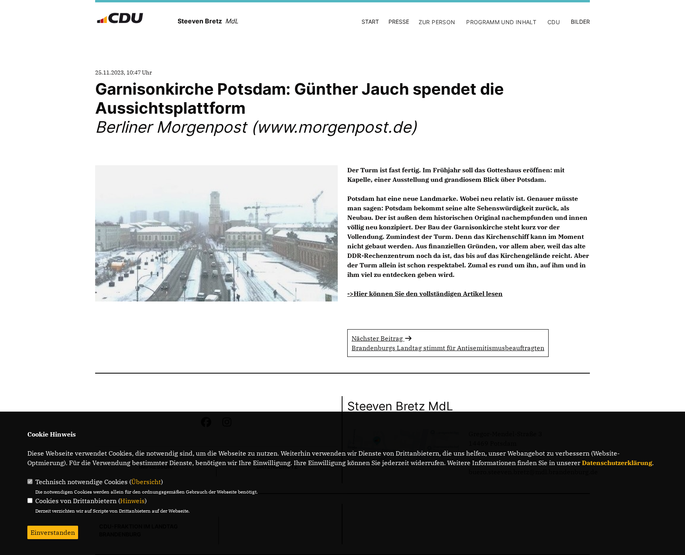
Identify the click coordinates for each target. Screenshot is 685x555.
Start (370, 21)
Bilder (580, 21)
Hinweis (132, 501)
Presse (398, 21)
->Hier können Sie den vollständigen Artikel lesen (425, 294)
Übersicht (146, 482)
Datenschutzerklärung (617, 463)
